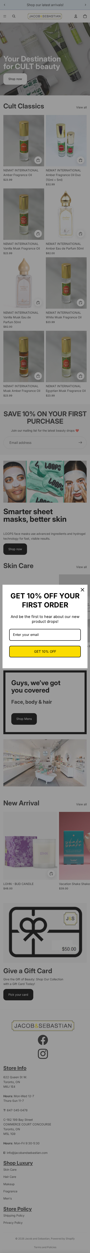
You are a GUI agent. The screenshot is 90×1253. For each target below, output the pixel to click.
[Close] (82, 590)
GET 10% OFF (45, 651)
